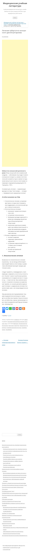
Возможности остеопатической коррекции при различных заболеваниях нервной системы (14, 479)
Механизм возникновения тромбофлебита (14, 507)
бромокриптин (23, 323)
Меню (15, 17)
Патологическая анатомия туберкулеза (12, 487)
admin (26, 319)
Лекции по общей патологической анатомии (14, 483)
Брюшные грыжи (7, 525)
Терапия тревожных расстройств (12, 465)
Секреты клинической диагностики (11, 501)
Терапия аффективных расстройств (12, 459)
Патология (5, 489)
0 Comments (5, 36)
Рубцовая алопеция (7, 499)
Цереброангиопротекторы (14, 327)
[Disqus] (15, 367)
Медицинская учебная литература (15, 4)
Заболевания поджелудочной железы (13, 531)
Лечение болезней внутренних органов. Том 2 (14, 485)
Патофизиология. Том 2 (8, 491)
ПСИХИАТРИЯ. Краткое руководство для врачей (14, 493)
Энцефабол (9, 329)
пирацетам (23, 325)
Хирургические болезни (8, 523)
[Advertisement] (15, 103)
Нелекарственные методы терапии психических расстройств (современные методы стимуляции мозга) (15, 451)
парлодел (16, 325)
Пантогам (11, 325)
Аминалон (16, 323)
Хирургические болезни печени (11, 533)
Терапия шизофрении (9, 467)
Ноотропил (5, 325)
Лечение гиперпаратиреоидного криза (8, 342)
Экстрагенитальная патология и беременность (14, 535)
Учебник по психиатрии (8, 513)
